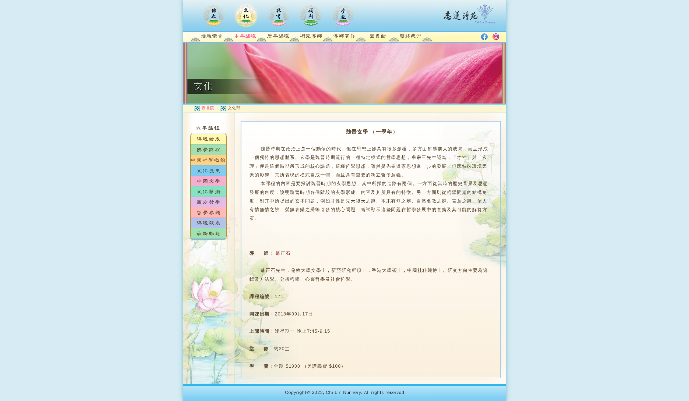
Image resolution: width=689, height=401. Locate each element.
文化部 (234, 108)
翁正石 (283, 253)
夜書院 (208, 108)
